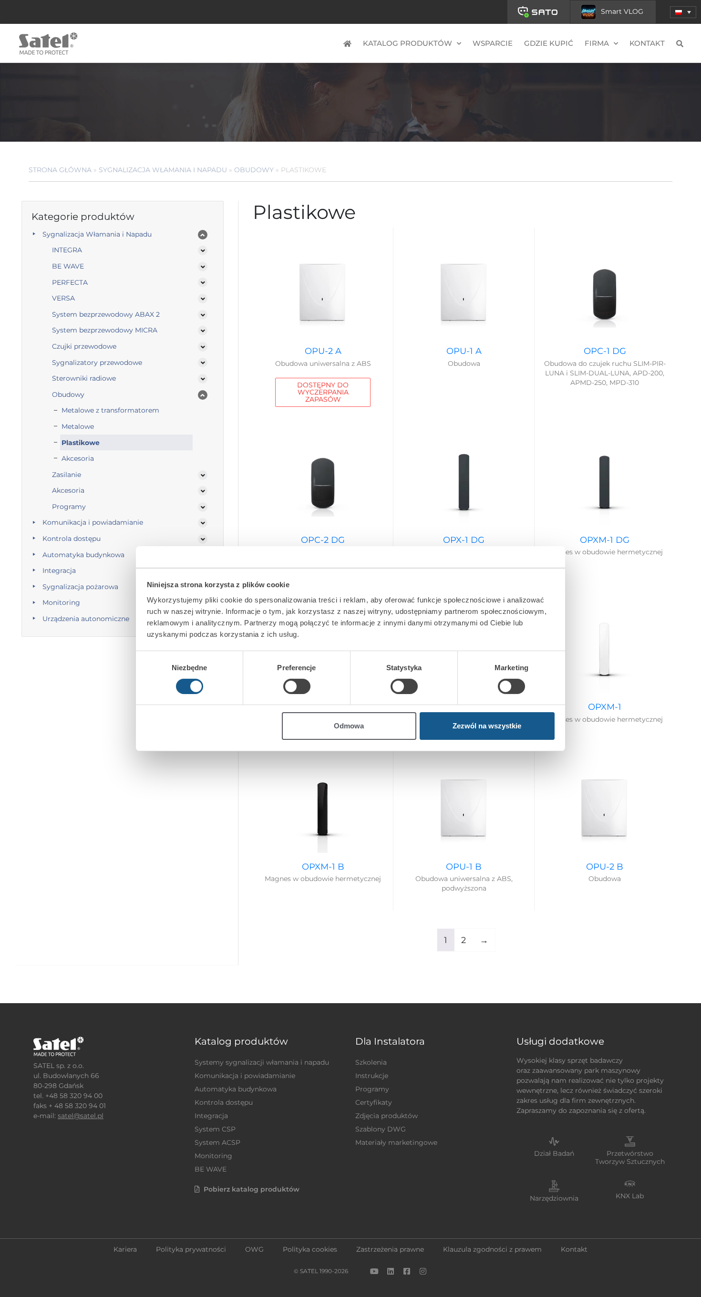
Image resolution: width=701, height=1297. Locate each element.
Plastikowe (81, 442)
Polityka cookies (310, 1249)
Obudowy (254, 170)
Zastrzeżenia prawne (390, 1249)
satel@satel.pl (80, 1115)
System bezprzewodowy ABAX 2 (106, 314)
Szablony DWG (380, 1129)
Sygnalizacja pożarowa (80, 586)
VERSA (63, 298)
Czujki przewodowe (84, 346)
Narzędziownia (554, 1198)
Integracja (59, 570)
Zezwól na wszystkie (487, 726)
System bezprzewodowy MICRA (104, 330)
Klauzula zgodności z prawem (492, 1249)
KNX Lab (630, 1196)
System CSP (215, 1129)
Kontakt (647, 43)
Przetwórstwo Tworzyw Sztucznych (630, 1157)
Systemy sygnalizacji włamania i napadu (262, 1062)
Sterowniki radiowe (84, 378)
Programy (69, 506)
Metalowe (78, 426)
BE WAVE (68, 266)
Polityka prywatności (191, 1249)
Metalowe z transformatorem (110, 410)
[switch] (296, 686)
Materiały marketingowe (396, 1142)
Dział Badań (554, 1153)
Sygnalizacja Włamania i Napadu (163, 170)
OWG (254, 1249)
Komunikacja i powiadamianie (92, 522)
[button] (683, 12)
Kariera (125, 1249)
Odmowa (349, 726)
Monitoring (61, 602)
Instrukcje (371, 1075)
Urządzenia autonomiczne (85, 618)
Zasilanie (66, 474)
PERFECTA (70, 282)
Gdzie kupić (548, 43)
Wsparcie (493, 43)
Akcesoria (78, 458)
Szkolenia (371, 1062)
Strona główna (60, 170)
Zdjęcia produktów (386, 1115)
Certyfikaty (373, 1102)
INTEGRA (67, 250)
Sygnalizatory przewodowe (97, 362)
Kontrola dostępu (71, 538)
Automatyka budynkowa (83, 554)
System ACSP (217, 1142)
